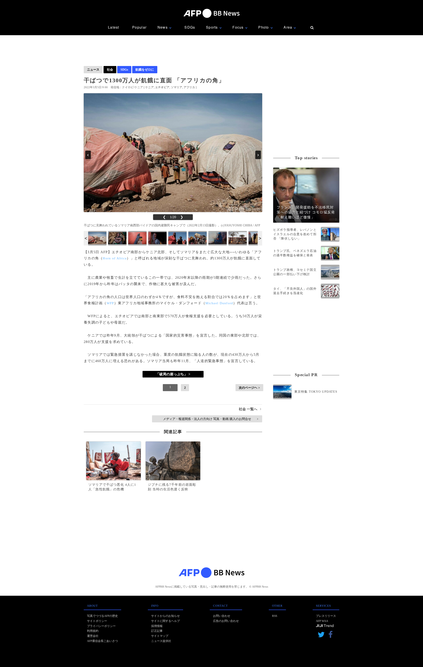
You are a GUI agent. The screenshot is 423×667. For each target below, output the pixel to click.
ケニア (149, 87)
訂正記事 (157, 630)
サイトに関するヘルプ (165, 621)
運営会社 (92, 636)
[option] (97, 238)
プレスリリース (326, 616)
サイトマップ (159, 636)
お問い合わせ (221, 616)
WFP (110, 303)
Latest (113, 27)
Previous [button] (86, 238)
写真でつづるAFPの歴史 (102, 616)
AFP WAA (322, 621)
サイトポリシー (97, 621)
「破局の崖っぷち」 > (173, 374)
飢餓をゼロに (144, 69)
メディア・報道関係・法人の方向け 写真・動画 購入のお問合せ (210, 419)
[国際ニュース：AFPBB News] (211, 13)
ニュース (93, 69)
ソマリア (176, 87)
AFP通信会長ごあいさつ (102, 641)
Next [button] (260, 238)
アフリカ (189, 87)
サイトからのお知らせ (165, 616)
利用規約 (92, 630)
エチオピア (162, 87)
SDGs (189, 27)
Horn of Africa (115, 258)
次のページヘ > (249, 387)
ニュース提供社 (161, 641)
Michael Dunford (219, 303)
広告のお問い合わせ (226, 621)
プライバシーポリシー (101, 626)
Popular (139, 27)
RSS (274, 616)
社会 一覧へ (250, 409)
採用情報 (157, 626)
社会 (110, 69)
